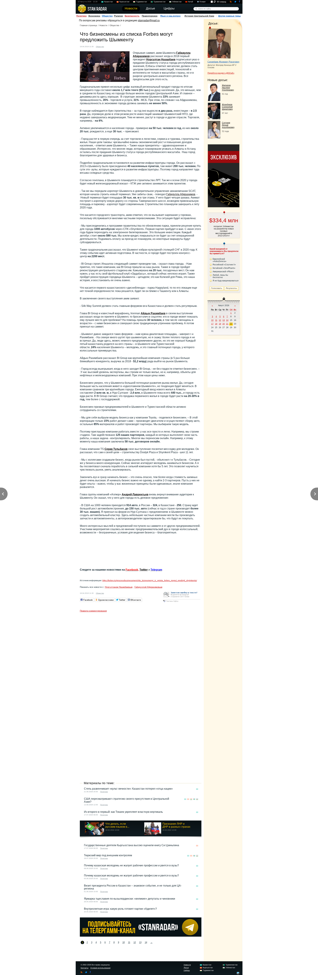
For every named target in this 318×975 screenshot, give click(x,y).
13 (140, 942)
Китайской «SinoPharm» (224, 268)
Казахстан (108, 2)
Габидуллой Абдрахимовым (148, 587)
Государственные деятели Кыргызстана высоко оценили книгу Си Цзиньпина (131, 845)
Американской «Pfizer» (223, 271)
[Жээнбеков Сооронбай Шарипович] (214, 118)
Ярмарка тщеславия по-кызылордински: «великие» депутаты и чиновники (129, 898)
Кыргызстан (124, 2)
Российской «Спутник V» (224, 264)
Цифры (187, 970)
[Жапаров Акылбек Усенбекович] (214, 100)
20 (223, 324)
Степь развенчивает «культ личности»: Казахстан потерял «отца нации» (128, 788)
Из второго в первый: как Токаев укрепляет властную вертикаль (123, 811)
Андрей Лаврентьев (135, 494)
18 (216, 324)
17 (212, 324)
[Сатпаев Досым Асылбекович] (214, 137)
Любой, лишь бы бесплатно (220, 276)
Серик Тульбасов (116, 449)
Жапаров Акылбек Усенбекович (228, 87)
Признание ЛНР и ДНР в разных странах (176, 825)
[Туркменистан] (194, 799)
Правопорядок (150, 16)
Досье (186, 968)
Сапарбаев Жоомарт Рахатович (223, 62)
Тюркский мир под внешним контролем (108, 855)
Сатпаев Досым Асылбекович (228, 125)
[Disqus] (140, 655)
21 (227, 324)
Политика (81, 16)
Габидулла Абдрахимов (180, 194)
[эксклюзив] (223, 206)
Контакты (84, 968)
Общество (107, 16)
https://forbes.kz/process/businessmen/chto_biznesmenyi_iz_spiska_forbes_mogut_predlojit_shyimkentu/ (149, 580)
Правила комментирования (93, 611)
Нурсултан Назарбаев (160, 59)
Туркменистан (159, 2)
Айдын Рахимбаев (153, 313)
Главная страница (88, 25)
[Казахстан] (108, 46)
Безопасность (132, 16)
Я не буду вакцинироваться (225, 281)
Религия (118, 16)
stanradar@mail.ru (149, 20)
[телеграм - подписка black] (140, 935)
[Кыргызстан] (188, 799)
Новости (103, 25)
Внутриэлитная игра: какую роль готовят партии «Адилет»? (120, 908)
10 (123, 942)
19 (220, 324)
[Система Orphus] (181, 602)
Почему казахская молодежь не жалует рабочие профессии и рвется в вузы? (131, 865)
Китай (190, 2)
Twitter (143, 569)
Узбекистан (177, 2)
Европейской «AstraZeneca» (219, 260)
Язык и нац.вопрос (170, 16)
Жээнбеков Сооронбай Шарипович (227, 106)
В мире (203, 2)
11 (129, 942)
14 (146, 942)
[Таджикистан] (191, 799)
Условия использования (100, 968)
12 (134, 942)
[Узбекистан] (197, 799)
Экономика (94, 16)
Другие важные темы (229, 16)
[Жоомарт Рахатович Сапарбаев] (219, 43)
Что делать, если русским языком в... (117, 825)
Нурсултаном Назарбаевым (118, 587)
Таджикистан (141, 2)
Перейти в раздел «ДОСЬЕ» (221, 73)
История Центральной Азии (199, 16)
